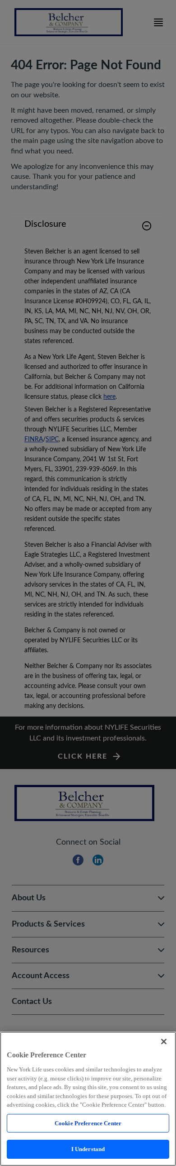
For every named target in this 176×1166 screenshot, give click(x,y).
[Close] (164, 1041)
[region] (88, 1099)
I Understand (88, 1149)
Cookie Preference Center (88, 1123)
